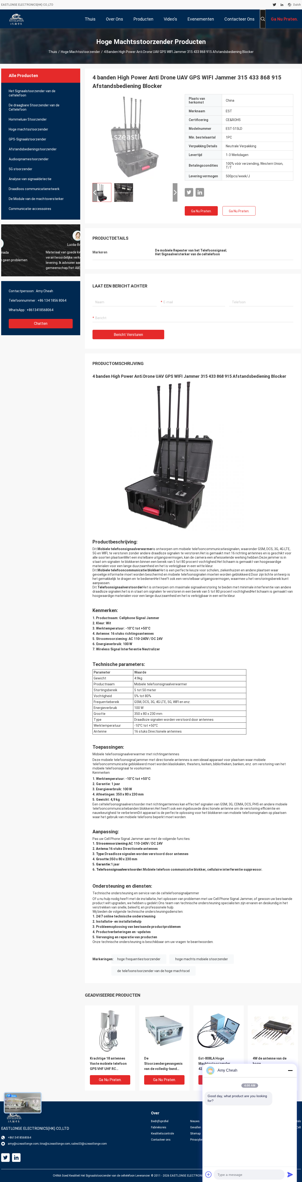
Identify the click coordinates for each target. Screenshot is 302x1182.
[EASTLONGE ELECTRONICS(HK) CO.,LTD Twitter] (274, 4)
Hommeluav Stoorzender (28, 119)
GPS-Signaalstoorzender (27, 139)
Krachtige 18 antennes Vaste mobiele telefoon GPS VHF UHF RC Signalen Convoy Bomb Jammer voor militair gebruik (108, 1063)
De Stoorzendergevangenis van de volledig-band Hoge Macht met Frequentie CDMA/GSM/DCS (163, 1063)
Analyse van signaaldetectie (30, 179)
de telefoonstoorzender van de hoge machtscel (153, 971)
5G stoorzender (20, 169)
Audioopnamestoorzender (29, 159)
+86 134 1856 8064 (52, 300)
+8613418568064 (40, 310)
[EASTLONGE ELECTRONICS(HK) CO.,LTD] (16, 19)
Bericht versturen (128, 334)
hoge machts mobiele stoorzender (201, 959)
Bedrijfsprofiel (159, 1121)
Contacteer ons (161, 1139)
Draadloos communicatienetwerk (34, 189)
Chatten (40, 323)
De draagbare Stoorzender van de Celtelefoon (34, 107)
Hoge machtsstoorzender (80, 52)
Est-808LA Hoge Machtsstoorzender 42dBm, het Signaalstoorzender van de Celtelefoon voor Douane (217, 1063)
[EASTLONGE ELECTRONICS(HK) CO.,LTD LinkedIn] (282, 4)
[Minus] (290, 1070)
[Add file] (208, 1174)
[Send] (290, 1174)
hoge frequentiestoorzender (138, 959)
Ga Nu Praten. (201, 211)
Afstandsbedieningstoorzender (33, 149)
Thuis (52, 52)
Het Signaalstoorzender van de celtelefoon (32, 93)
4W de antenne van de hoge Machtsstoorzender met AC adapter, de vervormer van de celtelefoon (273, 1063)
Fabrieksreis (158, 1127)
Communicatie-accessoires (30, 209)
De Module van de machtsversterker (36, 199)
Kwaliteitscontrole (162, 1133)
